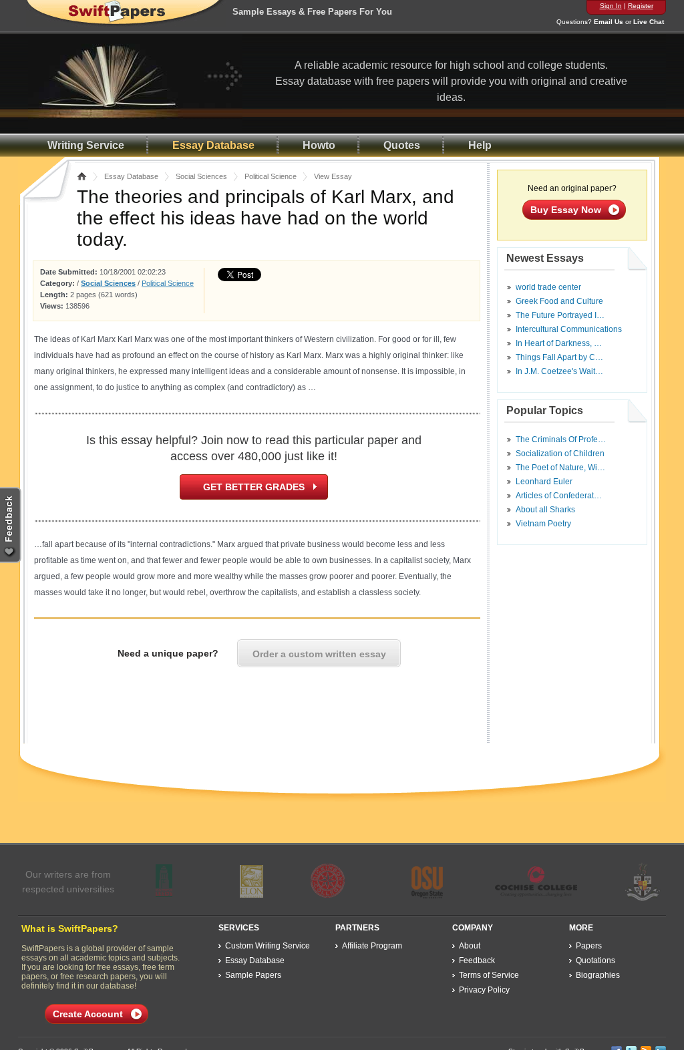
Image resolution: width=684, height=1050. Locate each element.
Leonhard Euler (544, 481)
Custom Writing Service (267, 945)
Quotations (595, 960)
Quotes (401, 145)
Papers (589, 945)
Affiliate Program (372, 945)
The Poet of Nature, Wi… (560, 467)
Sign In (611, 5)
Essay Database (213, 145)
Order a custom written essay (319, 654)
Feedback (477, 960)
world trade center (548, 287)
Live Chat (648, 21)
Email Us (608, 21)
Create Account (88, 1014)
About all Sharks (545, 509)
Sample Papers (253, 975)
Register (640, 5)
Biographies (598, 975)
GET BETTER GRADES (254, 487)
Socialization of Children (560, 453)
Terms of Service (489, 975)
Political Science (270, 176)
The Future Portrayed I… (560, 315)
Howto (319, 145)
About (469, 945)
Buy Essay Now (565, 209)
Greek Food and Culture (559, 301)
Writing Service (85, 145)
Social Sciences (201, 176)
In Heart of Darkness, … (559, 343)
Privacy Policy (484, 990)
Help (480, 145)
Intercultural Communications (569, 329)
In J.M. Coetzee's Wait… (559, 371)
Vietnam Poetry (543, 523)
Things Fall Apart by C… (559, 357)
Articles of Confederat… (559, 495)
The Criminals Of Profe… (561, 439)
